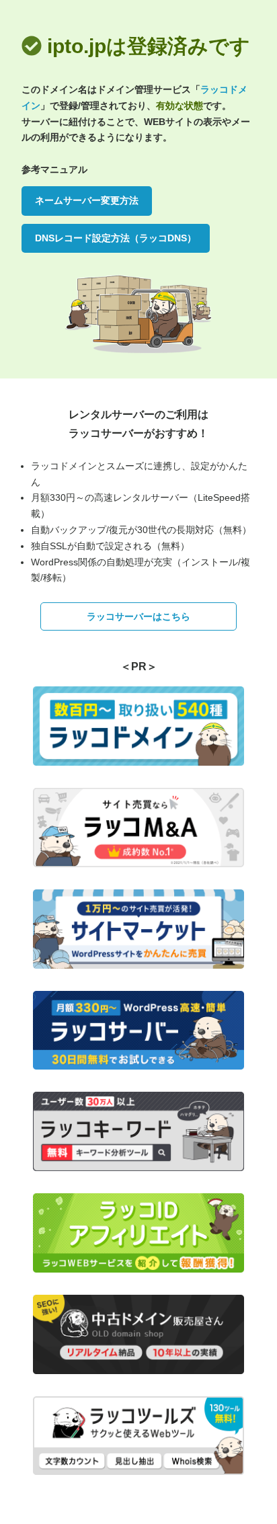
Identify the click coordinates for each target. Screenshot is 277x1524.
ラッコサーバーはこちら (138, 616)
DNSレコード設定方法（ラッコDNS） (115, 238)
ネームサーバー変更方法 (86, 200)
